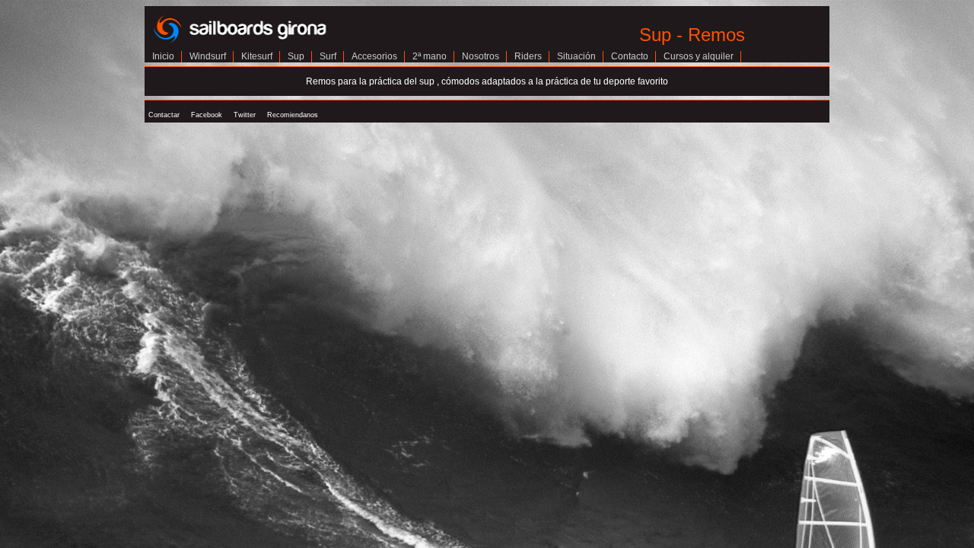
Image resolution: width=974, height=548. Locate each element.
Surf (328, 56)
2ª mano (429, 56)
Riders (528, 56)
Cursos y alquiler (699, 56)
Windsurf (207, 56)
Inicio (163, 56)
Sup (296, 56)
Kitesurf (256, 56)
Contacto (629, 56)
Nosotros (480, 56)
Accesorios (374, 56)
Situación (576, 56)
